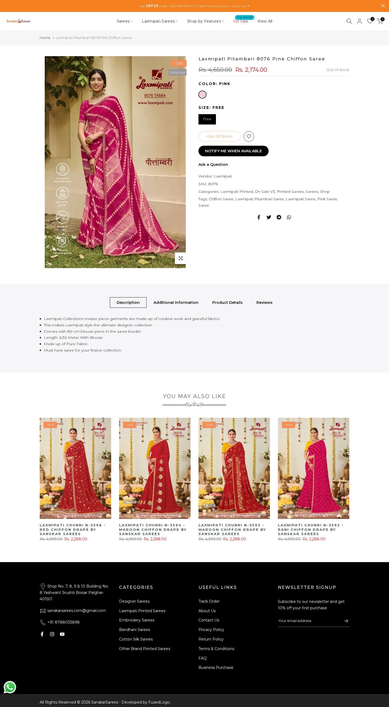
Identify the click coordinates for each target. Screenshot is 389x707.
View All (264, 21)
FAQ (202, 658)
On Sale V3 (265, 191)
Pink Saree (327, 199)
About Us (207, 610)
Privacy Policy (211, 629)
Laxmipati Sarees (158, 21)
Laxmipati (223, 176)
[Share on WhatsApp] (289, 217)
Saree (203, 205)
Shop (325, 191)
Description (128, 302)
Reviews (264, 302)
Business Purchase (215, 667)
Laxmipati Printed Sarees (142, 610)
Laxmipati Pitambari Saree (259, 199)
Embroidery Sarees (136, 620)
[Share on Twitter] (268, 217)
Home (45, 37)
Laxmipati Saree (300, 199)
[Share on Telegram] (279, 217)
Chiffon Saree (221, 199)
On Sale (242, 21)
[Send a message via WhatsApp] (10, 687)
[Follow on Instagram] (52, 634)
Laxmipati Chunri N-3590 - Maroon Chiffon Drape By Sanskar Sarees (73, 529)
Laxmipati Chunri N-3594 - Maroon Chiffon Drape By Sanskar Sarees (312, 529)
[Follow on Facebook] (42, 634)
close (6, 6)
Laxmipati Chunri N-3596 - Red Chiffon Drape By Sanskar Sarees (232, 529)
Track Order (209, 601)
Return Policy (211, 639)
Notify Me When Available (233, 151)
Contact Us (208, 620)
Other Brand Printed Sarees (144, 648)
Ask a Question (213, 164)
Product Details (227, 302)
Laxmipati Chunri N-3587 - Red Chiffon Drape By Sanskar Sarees (152, 529)
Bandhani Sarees (134, 629)
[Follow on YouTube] (62, 634)
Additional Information (175, 302)
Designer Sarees (134, 601)
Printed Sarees (290, 191)
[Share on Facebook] (258, 217)
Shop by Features (204, 21)
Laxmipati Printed (236, 191)
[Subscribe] (343, 621)
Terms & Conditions (216, 648)
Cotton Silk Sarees (136, 639)
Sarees (123, 21)
